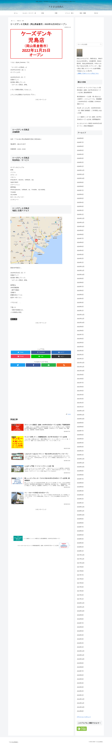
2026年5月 (80, 150)
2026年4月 (80, 154)
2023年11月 (80, 270)
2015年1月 (80, 695)
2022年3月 (80, 350)
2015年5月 (80, 679)
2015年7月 (80, 671)
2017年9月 (80, 567)
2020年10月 (80, 419)
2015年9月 (80, 663)
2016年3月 (80, 639)
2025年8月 (80, 186)
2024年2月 (80, 258)
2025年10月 (80, 178)
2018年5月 (80, 535)
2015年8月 (80, 667)
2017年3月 (80, 591)
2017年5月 (80, 583)
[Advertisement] (40, 111)
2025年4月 (80, 202)
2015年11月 (80, 655)
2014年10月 (80, 707)
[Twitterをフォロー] (17, 365)
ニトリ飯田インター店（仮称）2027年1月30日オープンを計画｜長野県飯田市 (89, 118)
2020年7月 (80, 431)
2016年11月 (80, 607)
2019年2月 (80, 499)
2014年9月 (80, 711)
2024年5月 (80, 246)
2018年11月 (80, 511)
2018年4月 (80, 539)
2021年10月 (80, 370)
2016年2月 (80, 643)
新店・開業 (14, 319)
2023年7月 (80, 286)
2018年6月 (80, 531)
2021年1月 (80, 407)
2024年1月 (80, 262)
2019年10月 (80, 467)
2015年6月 (80, 675)
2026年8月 (80, 138)
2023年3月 (80, 302)
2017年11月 (80, 559)
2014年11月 (80, 703)
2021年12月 (80, 362)
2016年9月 (80, 615)
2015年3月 (80, 687)
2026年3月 (80, 158)
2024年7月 (80, 238)
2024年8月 (80, 234)
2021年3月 (80, 398)
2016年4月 (80, 635)
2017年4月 (80, 587)
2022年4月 (80, 346)
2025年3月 (80, 206)
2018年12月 (80, 507)
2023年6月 (80, 290)
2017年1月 (80, 599)
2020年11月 (80, 414)
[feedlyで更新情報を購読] (48, 365)
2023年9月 (80, 278)
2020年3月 (80, 447)
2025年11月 (80, 174)
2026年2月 (80, 162)
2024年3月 (80, 254)
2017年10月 (80, 563)
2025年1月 (80, 214)
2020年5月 (80, 439)
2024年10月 (80, 226)
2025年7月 (80, 190)
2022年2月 (80, 354)
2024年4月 (80, 250)
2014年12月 (80, 699)
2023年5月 (80, 294)
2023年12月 (80, 266)
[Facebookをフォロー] (33, 365)
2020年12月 (80, 410)
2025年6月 (80, 194)
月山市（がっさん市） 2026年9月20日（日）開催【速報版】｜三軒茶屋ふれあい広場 (89, 110)
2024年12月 (80, 218)
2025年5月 (80, 198)
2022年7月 (80, 334)
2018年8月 (80, 523)
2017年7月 (80, 575)
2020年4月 (80, 443)
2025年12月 (80, 170)
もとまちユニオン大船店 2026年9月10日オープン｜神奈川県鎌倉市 (89, 125)
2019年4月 (80, 491)
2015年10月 (80, 659)
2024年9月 (80, 230)
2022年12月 (80, 314)
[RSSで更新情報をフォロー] (64, 365)
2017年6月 (80, 579)
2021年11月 (80, 366)
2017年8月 (80, 571)
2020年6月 (80, 434)
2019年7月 (80, 479)
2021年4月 (80, 394)
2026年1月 (80, 166)
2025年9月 (80, 182)
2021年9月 (80, 374)
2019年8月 (80, 475)
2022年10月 (80, 322)
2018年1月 (80, 551)
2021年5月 (80, 390)
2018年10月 (80, 515)
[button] (100, 44)
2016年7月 (80, 623)
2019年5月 (80, 487)
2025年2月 (80, 210)
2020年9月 (80, 422)
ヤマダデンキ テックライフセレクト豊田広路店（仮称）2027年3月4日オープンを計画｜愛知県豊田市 (89, 90)
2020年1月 (80, 455)
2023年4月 (80, 298)
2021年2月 (80, 402)
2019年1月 (80, 503)
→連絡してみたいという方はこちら (88, 73)
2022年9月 (80, 326)
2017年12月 (80, 555)
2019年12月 (80, 459)
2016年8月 (80, 619)
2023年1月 (80, 310)
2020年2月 (80, 451)
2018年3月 (80, 543)
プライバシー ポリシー (84, 717)
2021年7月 (80, 382)
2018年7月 (80, 527)
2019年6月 (80, 483)
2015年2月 (80, 691)
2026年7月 (80, 142)
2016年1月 (80, 647)
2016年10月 (80, 611)
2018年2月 (80, 547)
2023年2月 (80, 306)
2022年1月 (80, 358)
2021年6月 (80, 386)
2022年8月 (80, 330)
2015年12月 (80, 651)
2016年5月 (80, 631)
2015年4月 (80, 683)
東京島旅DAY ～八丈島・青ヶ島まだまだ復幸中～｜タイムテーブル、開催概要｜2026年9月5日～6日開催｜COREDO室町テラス (89, 100)
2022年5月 (80, 342)
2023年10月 (80, 274)
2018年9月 (80, 519)
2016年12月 (80, 603)
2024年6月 (80, 242)
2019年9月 (80, 471)
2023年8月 (80, 282)
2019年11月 (80, 463)
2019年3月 (80, 495)
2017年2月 (80, 595)
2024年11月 (80, 222)
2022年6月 (80, 338)
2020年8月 (80, 426)
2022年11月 (80, 318)
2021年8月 (80, 378)
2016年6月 (80, 627)
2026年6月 (80, 146)
